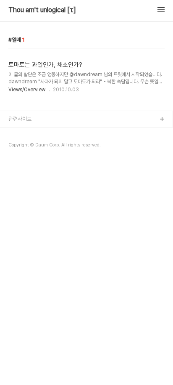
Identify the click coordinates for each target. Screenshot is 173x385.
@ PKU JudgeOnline (34, 146)
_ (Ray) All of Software (36, 133)
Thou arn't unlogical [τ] (42, 10)
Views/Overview (26, 90)
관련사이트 (19, 119)
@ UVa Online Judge (34, 160)
